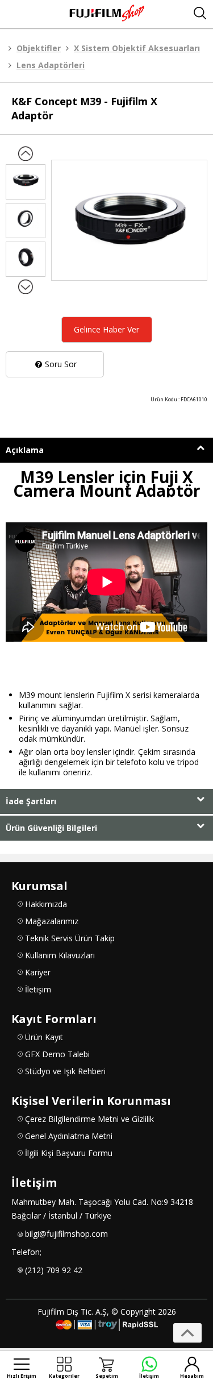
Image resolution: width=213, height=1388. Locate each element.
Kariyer (38, 972)
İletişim (38, 989)
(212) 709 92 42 (53, 1270)
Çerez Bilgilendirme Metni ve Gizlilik (89, 1118)
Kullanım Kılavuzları (60, 955)
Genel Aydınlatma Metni (68, 1136)
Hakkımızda (46, 904)
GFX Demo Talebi (57, 1054)
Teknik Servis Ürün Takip (70, 938)
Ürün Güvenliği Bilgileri (51, 827)
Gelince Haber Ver (106, 329)
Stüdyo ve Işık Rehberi (65, 1071)
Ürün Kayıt (44, 1037)
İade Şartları (31, 801)
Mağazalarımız (51, 921)
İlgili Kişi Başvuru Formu (68, 1153)
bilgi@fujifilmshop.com (66, 1233)
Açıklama (25, 449)
